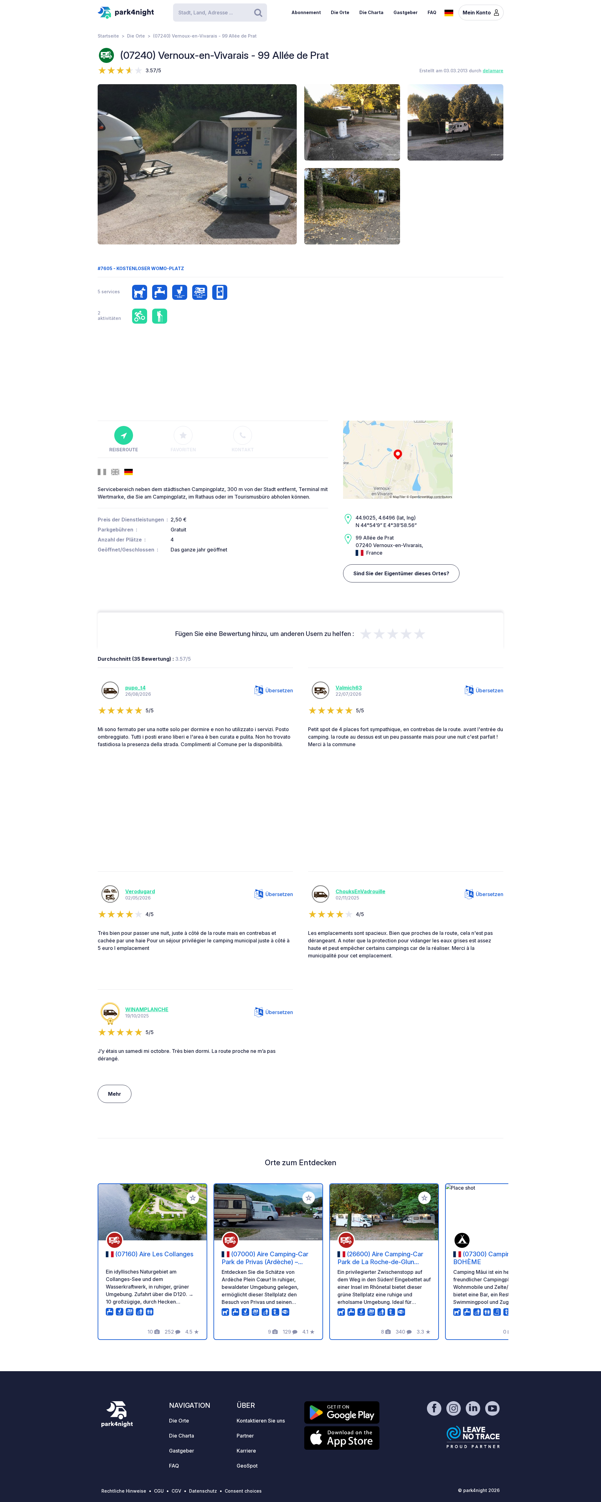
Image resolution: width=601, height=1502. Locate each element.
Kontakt (243, 449)
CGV (176, 1491)
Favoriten (183, 449)
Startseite (108, 35)
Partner (245, 1436)
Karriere (246, 1451)
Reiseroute (123, 449)
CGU (159, 1491)
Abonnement (306, 12)
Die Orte (340, 12)
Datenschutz (203, 1491)
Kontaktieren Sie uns (261, 1420)
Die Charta (371, 12)
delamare (493, 70)
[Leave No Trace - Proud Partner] (473, 1437)
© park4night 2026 (479, 1490)
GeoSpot (247, 1466)
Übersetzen (279, 690)
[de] (448, 12)
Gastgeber (405, 12)
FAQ (432, 12)
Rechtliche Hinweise (123, 1491)
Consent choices (243, 1491)
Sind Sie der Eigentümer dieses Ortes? (401, 573)
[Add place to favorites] (193, 1198)
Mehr (114, 1094)
